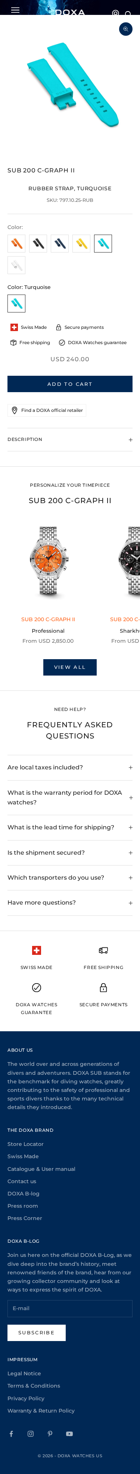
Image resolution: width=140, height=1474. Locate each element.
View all (70, 667)
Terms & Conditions (33, 1385)
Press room (22, 1206)
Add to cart (70, 384)
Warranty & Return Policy (41, 1410)
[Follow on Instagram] (30, 1434)
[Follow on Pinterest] (50, 1434)
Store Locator (25, 1144)
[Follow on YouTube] (69, 1434)
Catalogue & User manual (41, 1169)
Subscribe (36, 1332)
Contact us (21, 1181)
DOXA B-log (23, 1193)
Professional (48, 631)
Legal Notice (24, 1373)
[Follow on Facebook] (11, 1434)
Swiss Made (23, 1156)
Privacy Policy (25, 1398)
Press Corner (24, 1218)
